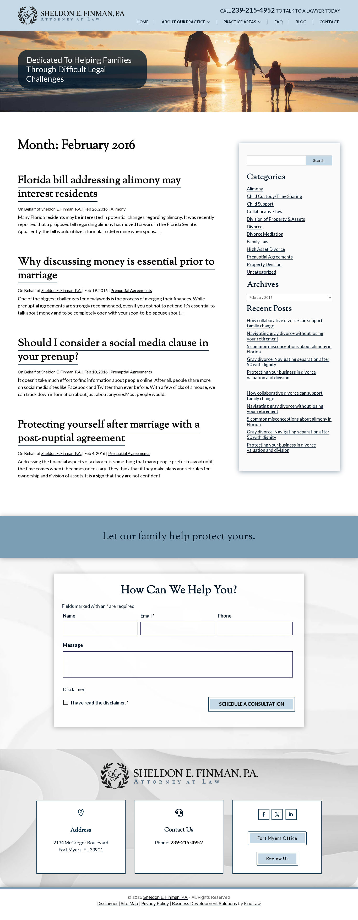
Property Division (264, 264)
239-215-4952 (253, 10)
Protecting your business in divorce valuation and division (281, 374)
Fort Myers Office (277, 838)
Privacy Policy (155, 903)
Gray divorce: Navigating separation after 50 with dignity (288, 361)
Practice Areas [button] (240, 22)
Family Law (257, 241)
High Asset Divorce (266, 249)
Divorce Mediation (265, 234)
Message (73, 645)
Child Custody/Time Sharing (274, 196)
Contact (329, 22)
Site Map (129, 903)
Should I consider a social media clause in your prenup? (113, 350)
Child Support (260, 204)
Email (147, 616)
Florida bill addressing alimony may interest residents (99, 187)
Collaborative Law (265, 211)
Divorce (254, 226)
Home (143, 22)
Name (69, 616)
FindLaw (252, 903)
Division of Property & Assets (276, 219)
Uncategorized (261, 272)
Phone (224, 616)
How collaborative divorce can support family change (285, 323)
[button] (353, 882)
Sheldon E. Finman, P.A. (61, 208)
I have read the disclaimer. (99, 703)
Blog (301, 22)
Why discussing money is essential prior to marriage (116, 269)
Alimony (118, 208)
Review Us (277, 858)
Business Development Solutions (204, 903)
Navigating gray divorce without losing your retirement (285, 335)
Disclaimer (74, 689)
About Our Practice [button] (183, 22)
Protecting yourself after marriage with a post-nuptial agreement (109, 431)
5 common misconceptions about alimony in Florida (289, 349)
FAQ (278, 22)
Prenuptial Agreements (131, 290)
